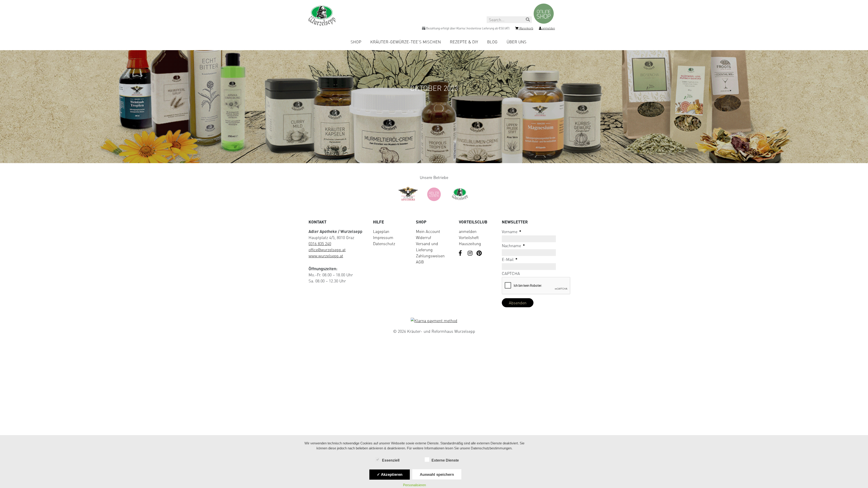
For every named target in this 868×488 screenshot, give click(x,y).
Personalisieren (414, 485)
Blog (492, 41)
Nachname (513, 245)
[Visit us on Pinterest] (479, 253)
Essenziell (390, 460)
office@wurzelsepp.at (327, 249)
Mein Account (428, 231)
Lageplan (381, 231)
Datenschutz (384, 243)
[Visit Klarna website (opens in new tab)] (434, 321)
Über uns (516, 41)
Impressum (383, 237)
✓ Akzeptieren (389, 474)
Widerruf (423, 237)
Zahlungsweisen (430, 255)
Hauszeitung (470, 243)
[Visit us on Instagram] (470, 253)
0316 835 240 (320, 243)
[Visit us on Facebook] (461, 253)
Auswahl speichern (437, 474)
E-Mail (509, 259)
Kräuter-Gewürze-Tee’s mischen (405, 41)
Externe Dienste (445, 460)
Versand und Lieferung (427, 246)
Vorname (511, 231)
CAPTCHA (511, 273)
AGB (420, 261)
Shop (356, 41)
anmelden (467, 231)
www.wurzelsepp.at (326, 255)
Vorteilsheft (469, 237)
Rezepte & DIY (464, 41)
